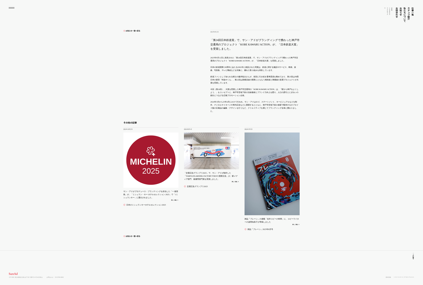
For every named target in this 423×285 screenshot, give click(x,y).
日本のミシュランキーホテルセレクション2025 (146, 205)
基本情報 (388, 277)
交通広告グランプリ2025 (197, 186)
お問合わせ (396, 12)
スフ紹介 (408, 13)
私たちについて (404, 14)
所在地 (392, 9)
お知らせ (400, 11)
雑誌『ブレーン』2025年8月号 (260, 229)
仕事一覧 (412, 11)
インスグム (389, 11)
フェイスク (387, 11)
